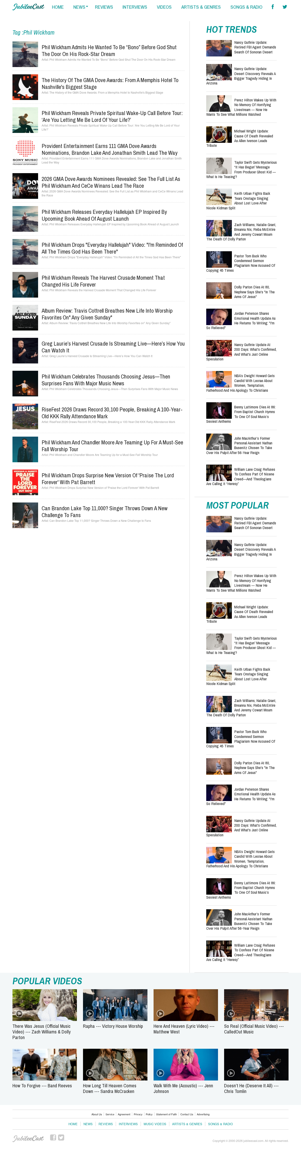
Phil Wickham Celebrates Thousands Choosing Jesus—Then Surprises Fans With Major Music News (106, 380)
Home (73, 1124)
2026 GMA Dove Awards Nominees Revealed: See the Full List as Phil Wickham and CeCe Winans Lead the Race (111, 182)
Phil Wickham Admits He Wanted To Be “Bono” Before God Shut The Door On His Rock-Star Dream (109, 50)
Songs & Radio (220, 1124)
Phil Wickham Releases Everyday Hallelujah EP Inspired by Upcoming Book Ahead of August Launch (104, 215)
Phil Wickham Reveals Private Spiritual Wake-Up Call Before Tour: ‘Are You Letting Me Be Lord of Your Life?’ (112, 116)
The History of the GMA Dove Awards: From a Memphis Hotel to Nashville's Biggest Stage (110, 83)
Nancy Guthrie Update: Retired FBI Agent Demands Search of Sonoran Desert (255, 47)
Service (110, 1114)
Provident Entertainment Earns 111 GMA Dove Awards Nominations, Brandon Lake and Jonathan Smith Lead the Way (110, 149)
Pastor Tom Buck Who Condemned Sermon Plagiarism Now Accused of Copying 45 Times (240, 263)
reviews (104, 7)
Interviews (128, 1124)
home (58, 7)
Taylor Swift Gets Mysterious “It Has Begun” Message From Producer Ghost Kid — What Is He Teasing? (241, 169)
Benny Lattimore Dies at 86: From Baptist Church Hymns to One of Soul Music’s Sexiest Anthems (241, 414)
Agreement (124, 1114)
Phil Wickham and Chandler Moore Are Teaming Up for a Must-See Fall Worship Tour (112, 445)
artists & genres (201, 7)
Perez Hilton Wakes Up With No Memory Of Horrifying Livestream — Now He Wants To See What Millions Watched (241, 107)
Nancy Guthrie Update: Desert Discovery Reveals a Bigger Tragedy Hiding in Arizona (241, 76)
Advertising (203, 1114)
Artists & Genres (187, 1124)
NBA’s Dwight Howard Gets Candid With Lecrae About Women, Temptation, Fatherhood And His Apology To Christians (240, 383)
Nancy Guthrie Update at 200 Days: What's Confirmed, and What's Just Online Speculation (241, 352)
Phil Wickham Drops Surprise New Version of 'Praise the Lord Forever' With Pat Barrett (108, 478)
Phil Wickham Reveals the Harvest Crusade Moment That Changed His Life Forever (103, 281)
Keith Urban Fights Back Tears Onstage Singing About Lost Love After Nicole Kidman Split (238, 200)
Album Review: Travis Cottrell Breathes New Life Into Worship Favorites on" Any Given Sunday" (107, 314)
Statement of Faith (166, 1114)
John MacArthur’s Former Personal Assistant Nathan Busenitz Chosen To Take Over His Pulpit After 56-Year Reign (239, 445)
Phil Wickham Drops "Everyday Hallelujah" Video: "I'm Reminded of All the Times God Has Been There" (112, 248)
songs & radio (246, 7)
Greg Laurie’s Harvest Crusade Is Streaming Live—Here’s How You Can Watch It (113, 347)
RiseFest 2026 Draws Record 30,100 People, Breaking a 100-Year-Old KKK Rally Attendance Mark (112, 413)
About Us (96, 1114)
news (79, 7)
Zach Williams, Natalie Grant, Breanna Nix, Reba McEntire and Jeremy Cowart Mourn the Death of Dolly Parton (241, 232)
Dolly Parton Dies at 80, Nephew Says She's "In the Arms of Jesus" (254, 291)
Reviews (106, 1124)
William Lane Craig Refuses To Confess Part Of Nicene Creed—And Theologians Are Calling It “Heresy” (240, 476)
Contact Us (186, 1114)
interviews (135, 7)
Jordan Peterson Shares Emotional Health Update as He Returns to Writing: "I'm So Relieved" (241, 320)
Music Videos (155, 1124)
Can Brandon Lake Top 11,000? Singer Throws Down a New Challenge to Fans (104, 511)
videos (164, 7)
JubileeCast (28, 1138)
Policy (149, 1114)
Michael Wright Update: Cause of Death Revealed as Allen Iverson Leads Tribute (239, 138)
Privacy (138, 1114)
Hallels (28, 7)
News (88, 1124)
